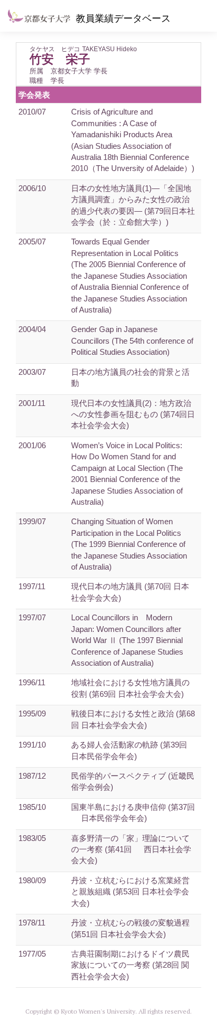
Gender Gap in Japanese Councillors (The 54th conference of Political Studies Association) (132, 340)
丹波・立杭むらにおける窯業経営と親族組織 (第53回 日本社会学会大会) (130, 892)
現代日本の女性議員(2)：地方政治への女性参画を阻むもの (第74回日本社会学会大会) (133, 414)
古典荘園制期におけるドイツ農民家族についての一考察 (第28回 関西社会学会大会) (130, 965)
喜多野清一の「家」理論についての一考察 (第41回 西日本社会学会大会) (131, 849)
